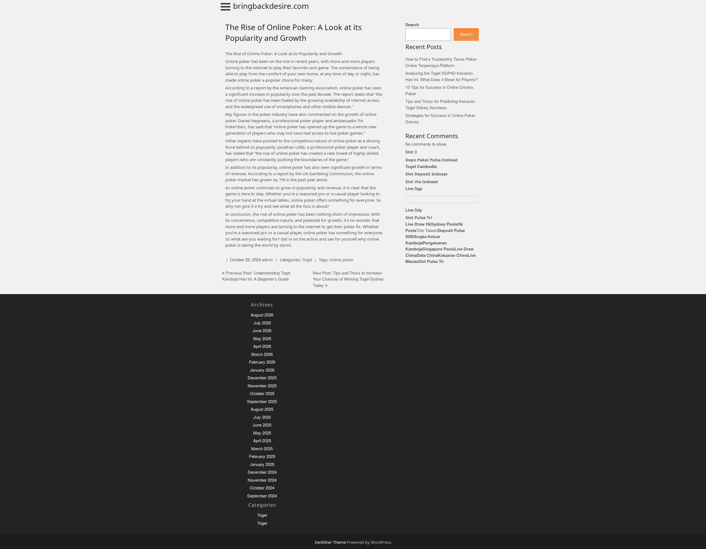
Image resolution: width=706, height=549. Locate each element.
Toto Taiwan (427, 230)
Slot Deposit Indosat (426, 174)
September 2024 (262, 496)
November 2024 (262, 480)
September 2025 (262, 401)
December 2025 (262, 377)
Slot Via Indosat (421, 181)
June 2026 (262, 330)
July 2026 (262, 323)
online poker (342, 259)
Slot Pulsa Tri (418, 217)
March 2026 (262, 354)
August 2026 (262, 315)
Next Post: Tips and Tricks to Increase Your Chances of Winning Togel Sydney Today (348, 279)
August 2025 (262, 409)
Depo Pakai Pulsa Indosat (431, 159)
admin (267, 259)
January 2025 (262, 464)
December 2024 (262, 472)
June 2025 (262, 425)
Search (412, 24)
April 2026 (262, 346)
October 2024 (262, 488)
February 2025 (262, 456)
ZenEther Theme (331, 542)
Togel (307, 259)
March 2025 (262, 448)
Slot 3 (411, 151)
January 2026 (262, 370)
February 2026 (262, 362)
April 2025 (262, 440)
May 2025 (262, 433)
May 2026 (262, 338)
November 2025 (262, 385)
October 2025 (262, 393)
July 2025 (262, 417)
